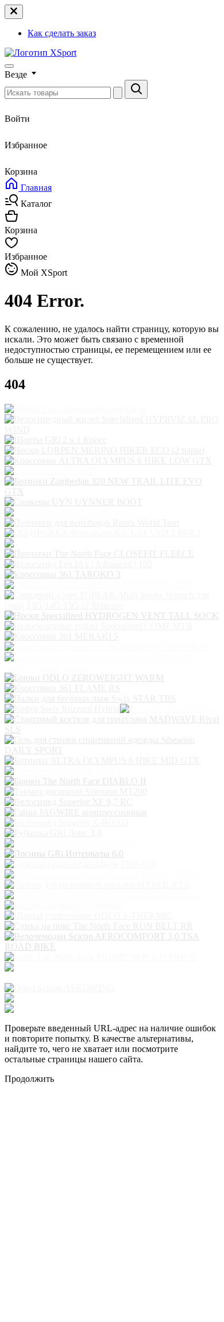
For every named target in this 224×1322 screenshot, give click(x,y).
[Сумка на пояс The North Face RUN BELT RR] (99, 926)
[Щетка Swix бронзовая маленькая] (75, 409)
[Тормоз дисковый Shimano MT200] (76, 791)
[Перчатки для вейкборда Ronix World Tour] (92, 522)
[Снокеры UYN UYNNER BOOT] (73, 502)
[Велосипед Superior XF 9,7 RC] (69, 802)
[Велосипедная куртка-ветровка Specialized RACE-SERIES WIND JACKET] (112, 977)
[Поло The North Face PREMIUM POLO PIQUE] (100, 957)
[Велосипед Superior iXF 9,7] (62, 1008)
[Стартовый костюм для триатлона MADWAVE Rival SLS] (112, 729)
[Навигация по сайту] (9, 66)
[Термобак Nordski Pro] (166, 709)
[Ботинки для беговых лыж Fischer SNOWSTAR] (102, 998)
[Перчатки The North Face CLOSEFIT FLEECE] (99, 553)
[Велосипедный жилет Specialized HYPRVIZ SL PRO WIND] (112, 429)
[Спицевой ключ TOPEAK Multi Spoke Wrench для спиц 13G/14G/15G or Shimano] (112, 605)
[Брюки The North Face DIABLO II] (75, 781)
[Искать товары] (136, 89)
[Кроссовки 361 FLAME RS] (62, 688)
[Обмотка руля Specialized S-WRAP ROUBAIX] (99, 584)
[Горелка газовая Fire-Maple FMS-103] (80, 864)
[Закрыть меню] (14, 12)
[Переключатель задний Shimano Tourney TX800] (102, 874)
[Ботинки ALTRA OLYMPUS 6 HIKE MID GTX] (102, 760)
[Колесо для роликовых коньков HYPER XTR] (97, 884)
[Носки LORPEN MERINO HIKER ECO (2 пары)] (104, 450)
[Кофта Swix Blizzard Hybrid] (62, 709)
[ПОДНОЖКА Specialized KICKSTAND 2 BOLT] (103, 533)
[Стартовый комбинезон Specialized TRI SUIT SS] (104, 895)
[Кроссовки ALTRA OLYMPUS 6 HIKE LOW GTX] (108, 460)
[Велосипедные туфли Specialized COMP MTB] (98, 626)
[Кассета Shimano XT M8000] (63, 905)
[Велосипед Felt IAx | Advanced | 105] (78, 564)
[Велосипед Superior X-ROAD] (67, 822)
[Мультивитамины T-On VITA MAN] (79, 512)
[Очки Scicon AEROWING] (60, 988)
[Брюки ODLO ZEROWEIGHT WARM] (84, 678)
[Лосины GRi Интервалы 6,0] (64, 853)
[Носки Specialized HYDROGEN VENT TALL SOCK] (112, 615)
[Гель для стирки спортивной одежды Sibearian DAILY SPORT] (112, 750)
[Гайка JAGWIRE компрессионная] (75, 812)
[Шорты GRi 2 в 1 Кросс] (56, 440)
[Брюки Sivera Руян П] (50, 471)
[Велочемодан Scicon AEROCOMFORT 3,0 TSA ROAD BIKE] (112, 946)
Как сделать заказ (62, 33)
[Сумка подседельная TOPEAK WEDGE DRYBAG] (108, 647)
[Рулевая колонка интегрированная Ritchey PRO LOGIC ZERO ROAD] (112, 667)
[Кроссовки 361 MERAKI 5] (61, 636)
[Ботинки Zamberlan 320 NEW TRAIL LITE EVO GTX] (112, 491)
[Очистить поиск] (117, 93)
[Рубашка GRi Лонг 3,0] (53, 833)
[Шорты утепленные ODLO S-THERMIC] (89, 915)
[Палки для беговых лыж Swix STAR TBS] (90, 698)
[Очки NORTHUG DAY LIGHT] (70, 543)
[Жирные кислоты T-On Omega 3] (72, 843)
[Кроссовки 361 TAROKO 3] (63, 574)
